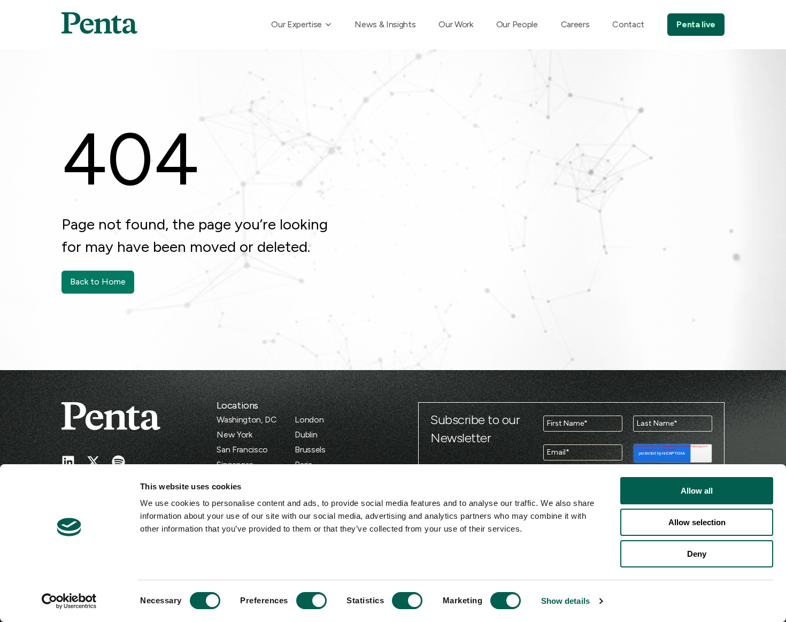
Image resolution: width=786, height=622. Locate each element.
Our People (517, 24)
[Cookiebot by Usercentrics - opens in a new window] (69, 601)
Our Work (455, 24)
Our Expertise (296, 24)
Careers (575, 24)
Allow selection (697, 522)
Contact (628, 24)
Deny (696, 553)
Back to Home (98, 282)
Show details (565, 600)
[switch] (301, 600)
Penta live (695, 24)
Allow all (697, 490)
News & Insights (385, 24)
